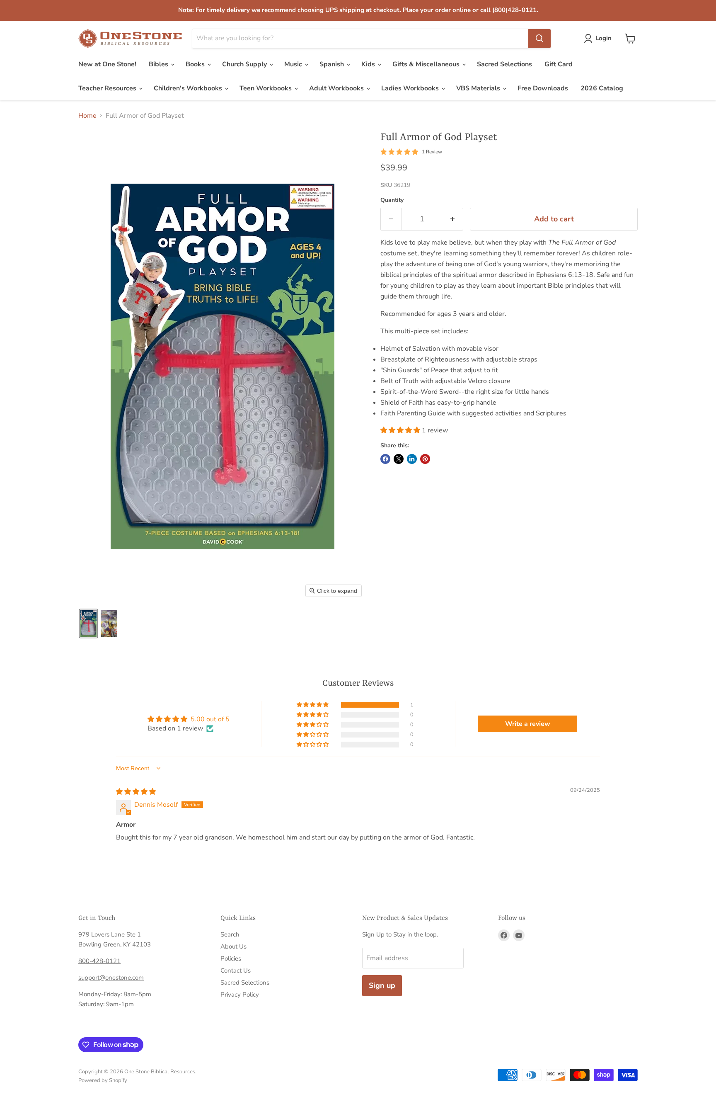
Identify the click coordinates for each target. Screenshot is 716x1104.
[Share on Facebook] (385, 459)
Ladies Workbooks (410, 88)
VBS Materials (479, 88)
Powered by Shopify (102, 1080)
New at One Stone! (107, 64)
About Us (233, 946)
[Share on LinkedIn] (412, 459)
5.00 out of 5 (210, 719)
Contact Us (235, 970)
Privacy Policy (239, 994)
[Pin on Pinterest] (425, 459)
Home (87, 115)
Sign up (382, 985)
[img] (136, 791)
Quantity (392, 200)
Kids (369, 64)
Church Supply (245, 64)
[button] (599, 39)
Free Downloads (543, 88)
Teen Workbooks (266, 88)
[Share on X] (399, 459)
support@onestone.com (111, 977)
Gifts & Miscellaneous (426, 64)
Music (294, 64)
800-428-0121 (99, 961)
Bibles (159, 64)
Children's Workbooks (189, 88)
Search (229, 934)
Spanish (332, 64)
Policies (230, 958)
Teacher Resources (108, 88)
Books (196, 64)
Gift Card (558, 64)
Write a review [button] (527, 723)
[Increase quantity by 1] (452, 219)
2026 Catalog (602, 88)
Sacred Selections (504, 64)
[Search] (539, 38)
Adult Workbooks (337, 88)
